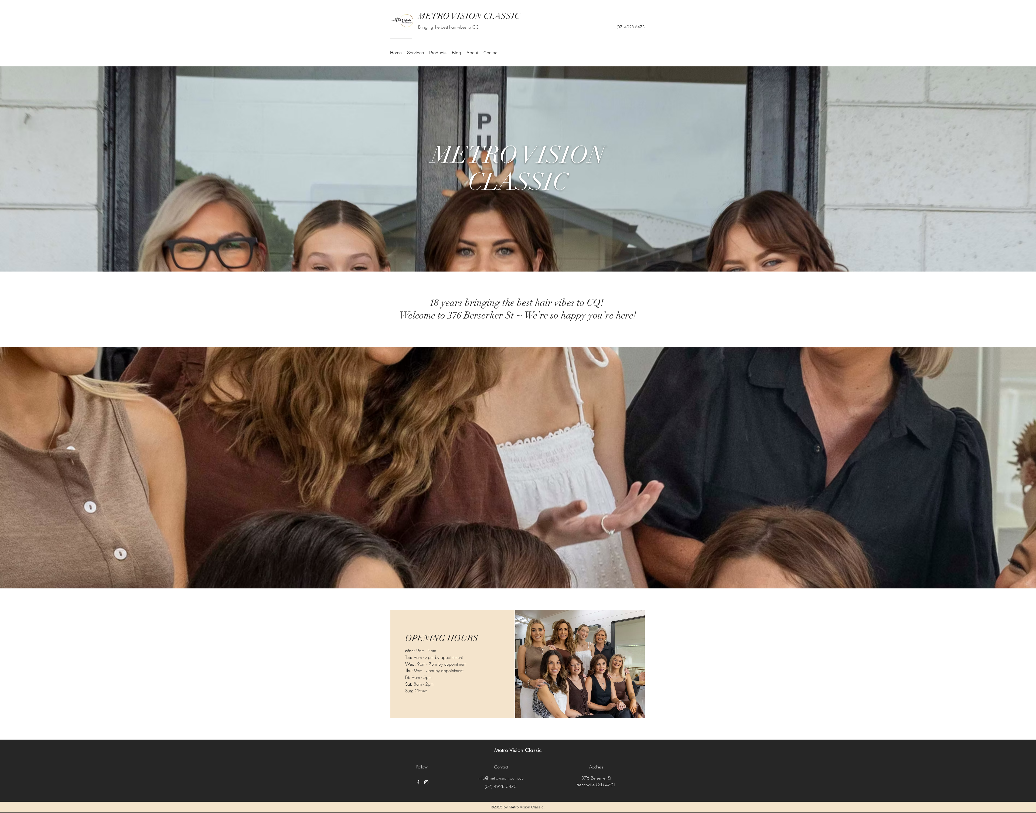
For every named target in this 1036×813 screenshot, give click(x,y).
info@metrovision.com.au (501, 778)
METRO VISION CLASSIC (469, 16)
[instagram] (426, 782)
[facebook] (418, 782)
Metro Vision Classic (518, 750)
